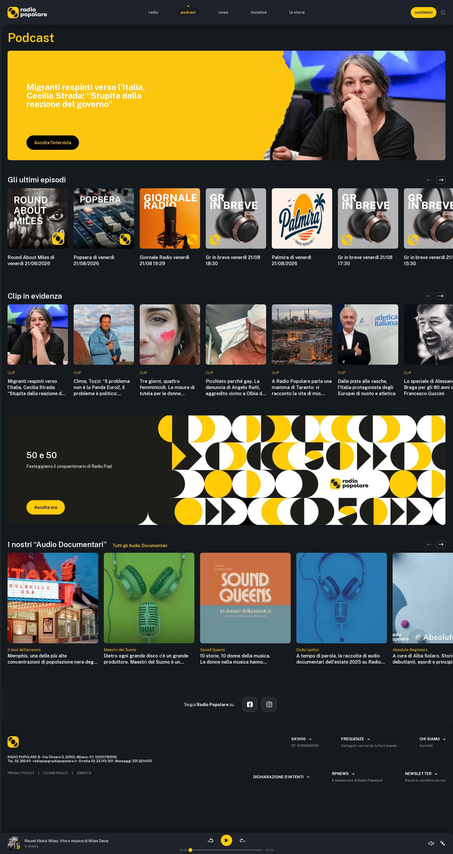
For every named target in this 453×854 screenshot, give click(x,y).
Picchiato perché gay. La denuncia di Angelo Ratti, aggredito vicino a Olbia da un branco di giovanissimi (235, 387)
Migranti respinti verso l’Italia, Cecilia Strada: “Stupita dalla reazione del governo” (37, 387)
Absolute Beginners (410, 650)
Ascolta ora (45, 507)
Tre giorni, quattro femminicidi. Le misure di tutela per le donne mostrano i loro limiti (167, 387)
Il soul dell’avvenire (24, 650)
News (223, 12)
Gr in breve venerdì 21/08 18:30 (233, 260)
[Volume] (431, 843)
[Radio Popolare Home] (27, 12)
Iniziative (259, 12)
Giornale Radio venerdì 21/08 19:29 (164, 260)
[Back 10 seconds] (210, 840)
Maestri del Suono (120, 650)
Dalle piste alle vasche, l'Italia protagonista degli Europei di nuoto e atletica (366, 387)
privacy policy (21, 773)
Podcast (188, 12)
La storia (297, 12)
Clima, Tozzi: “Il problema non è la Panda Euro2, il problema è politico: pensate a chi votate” (102, 387)
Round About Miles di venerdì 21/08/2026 (31, 260)
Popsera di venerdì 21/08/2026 (94, 260)
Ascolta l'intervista (52, 142)
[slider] (190, 850)
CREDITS (84, 773)
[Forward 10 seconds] (242, 840)
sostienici (423, 12)
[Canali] (442, 843)
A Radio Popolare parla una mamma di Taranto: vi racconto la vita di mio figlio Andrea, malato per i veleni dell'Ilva (302, 387)
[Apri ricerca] (443, 12)
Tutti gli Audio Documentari (140, 545)
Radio (153, 12)
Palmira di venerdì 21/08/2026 (291, 260)
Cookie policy (55, 773)
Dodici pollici (307, 650)
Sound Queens (212, 650)
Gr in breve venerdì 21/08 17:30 (365, 260)
